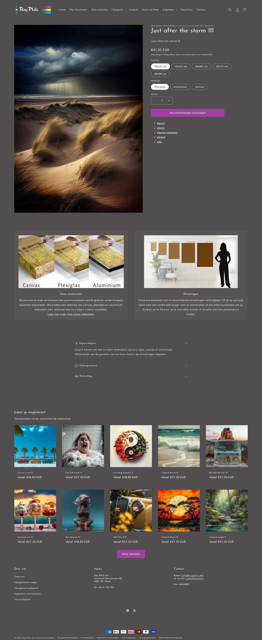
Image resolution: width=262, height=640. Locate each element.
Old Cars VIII (119, 537)
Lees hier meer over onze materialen (71, 314)
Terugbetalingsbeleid (26, 587)
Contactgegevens (147, 638)
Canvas (199, 86)
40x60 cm (201, 66)
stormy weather (167, 132)
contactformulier (195, 578)
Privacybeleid (87, 638)
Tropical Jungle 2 (217, 537)
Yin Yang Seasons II (123, 473)
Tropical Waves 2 (169, 473)
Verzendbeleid (22, 599)
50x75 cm (222, 66)
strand (161, 137)
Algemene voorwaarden (27, 593)
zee (159, 141)
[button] (118, 9)
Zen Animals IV (73, 537)
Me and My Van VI (218, 473)
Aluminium (180, 86)
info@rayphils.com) (193, 575)
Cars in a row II (25, 473)
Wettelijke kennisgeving (170, 638)
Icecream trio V (25, 537)
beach (161, 123)
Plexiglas (160, 86)
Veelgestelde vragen (25, 582)
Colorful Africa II (169, 537)
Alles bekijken (131, 553)
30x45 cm (181, 66)
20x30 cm (160, 66)
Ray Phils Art (28, 638)
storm (161, 128)
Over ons (19, 576)
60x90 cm (161, 74)
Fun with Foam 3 (74, 473)
